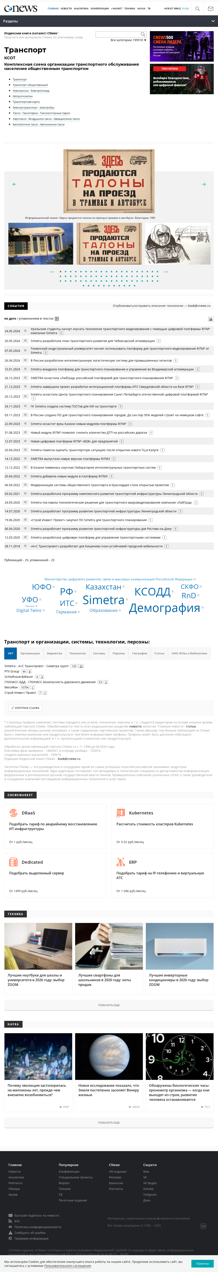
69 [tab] (124, 285)
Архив (13, 1194)
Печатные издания (73, 1200)
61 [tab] (83, 285)
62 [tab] (88, 285)
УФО (30, 599)
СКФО (190, 586)
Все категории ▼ (129, 40)
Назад (52, 272)
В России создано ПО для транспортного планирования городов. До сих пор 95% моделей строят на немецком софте (117, 415)
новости (136, 726)
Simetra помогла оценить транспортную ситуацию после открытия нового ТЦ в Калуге (95, 450)
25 (81, 666)
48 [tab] (96, 281)
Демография (165, 607)
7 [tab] (91, 271)
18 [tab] (147, 271)
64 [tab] (98, 285)
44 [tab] (75, 281)
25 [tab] (80, 276)
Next (203, 184)
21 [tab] (60, 276)
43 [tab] (70, 281)
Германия (66, 612)
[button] (197, 9)
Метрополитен (23, 96)
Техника (65, 1189)
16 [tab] (137, 271)
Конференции (69, 1171)
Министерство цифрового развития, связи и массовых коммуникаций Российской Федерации (118, 579)
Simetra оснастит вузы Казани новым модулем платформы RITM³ (78, 424)
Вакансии (116, 1183)
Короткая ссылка (27, 708)
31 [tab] (111, 276)
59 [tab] (152, 281)
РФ (66, 591)
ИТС (67, 603)
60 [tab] (157, 281)
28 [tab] (96, 276)
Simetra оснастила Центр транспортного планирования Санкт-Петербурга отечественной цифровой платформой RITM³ (119, 394)
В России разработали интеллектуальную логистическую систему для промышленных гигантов (101, 360)
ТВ (149, 8)
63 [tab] (93, 285)
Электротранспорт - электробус (33, 107)
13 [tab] (121, 271)
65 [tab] (103, 285)
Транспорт (20, 79)
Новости (15, 1171)
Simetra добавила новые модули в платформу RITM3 (69, 476)
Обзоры (14, 1189)
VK (145, 1177)
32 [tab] (116, 276)
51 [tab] (111, 281)
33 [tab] (121, 276)
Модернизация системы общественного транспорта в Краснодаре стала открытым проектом (100, 485)
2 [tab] (65, 271)
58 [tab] (147, 281)
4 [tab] (75, 271)
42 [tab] (65, 281)
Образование (104, 610)
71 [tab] (134, 285)
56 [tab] (137, 281)
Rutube (148, 1189)
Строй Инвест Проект (20, 693)
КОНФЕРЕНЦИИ (100, 8)
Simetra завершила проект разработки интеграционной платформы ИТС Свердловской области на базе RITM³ (112, 387)
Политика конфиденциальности (37, 1227)
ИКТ (10, 653)
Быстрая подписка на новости (36, 1215)
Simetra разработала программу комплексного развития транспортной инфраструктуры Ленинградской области (114, 494)
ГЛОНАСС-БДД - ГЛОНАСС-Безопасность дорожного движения (50, 682)
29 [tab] (101, 276)
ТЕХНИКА (129, 8)
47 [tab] (91, 281)
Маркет (64, 1183)
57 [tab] (142, 281)
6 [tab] (86, 271)
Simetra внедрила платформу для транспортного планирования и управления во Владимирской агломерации (112, 369)
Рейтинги (15, 1183)
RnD (189, 595)
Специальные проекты (76, 1177)
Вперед (165, 272)
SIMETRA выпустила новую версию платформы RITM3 (70, 459)
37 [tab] (142, 276)
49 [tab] (101, 281)
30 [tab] (106, 276)
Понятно (202, 1264)
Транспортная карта (26, 102)
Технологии (77, 653)
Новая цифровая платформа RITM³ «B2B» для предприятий (74, 441)
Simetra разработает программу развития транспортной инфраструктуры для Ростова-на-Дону (101, 529)
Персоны (119, 653)
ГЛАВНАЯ (53, 8)
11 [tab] (111, 271)
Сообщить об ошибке (30, 1233)
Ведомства (54, 653)
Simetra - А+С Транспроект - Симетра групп (36, 666)
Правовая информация (31, 1238)
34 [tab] (126, 276)
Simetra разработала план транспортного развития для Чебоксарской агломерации (93, 341)
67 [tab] (114, 285)
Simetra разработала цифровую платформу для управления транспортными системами (96, 537)
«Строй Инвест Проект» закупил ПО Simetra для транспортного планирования (89, 520)
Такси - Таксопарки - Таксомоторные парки (41, 113)
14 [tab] (126, 271)
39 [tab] (152, 276)
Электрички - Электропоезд (31, 91)
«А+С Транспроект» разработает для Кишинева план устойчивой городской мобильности (97, 546)
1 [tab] (60, 271)
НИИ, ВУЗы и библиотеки (189, 653)
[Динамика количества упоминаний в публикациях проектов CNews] (211, 319)
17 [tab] (142, 271)
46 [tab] (86, 281)
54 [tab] (126, 281)
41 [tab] (60, 281)
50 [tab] (106, 281)
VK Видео (150, 1183)
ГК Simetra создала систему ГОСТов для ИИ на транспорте (74, 406)
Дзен (147, 1200)
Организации (30, 653)
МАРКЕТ (117, 8)
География (139, 653)
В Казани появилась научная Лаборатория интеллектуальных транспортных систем (93, 467)
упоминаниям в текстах (36, 318)
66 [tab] (109, 285)
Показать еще (109, 1005)
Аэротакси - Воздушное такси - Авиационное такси (46, 119)
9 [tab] (101, 271)
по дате (10, 318)
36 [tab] (137, 276)
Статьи (159, 653)
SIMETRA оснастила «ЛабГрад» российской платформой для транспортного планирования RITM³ (102, 378)
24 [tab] (75, 276)
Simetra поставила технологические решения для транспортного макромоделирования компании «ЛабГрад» (111, 502)
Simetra (104, 599)
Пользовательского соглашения (67, 1266)
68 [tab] (119, 285)
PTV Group (11, 671)
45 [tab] (80, 281)
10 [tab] (106, 271)
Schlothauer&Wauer (18, 677)
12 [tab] (116, 271)
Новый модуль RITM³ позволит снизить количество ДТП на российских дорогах (89, 432)
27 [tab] (91, 276)
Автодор (30, 605)
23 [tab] (70, 276)
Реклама (115, 1177)
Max (146, 1171)
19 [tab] (152, 271)
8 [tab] (96, 271)
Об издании (117, 1171)
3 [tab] (70, 271)
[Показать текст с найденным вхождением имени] (56, 318)
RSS (17, 1221)
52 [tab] (116, 281)
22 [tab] (65, 276)
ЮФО (42, 587)
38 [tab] (147, 276)
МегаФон (11, 687)
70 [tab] (129, 285)
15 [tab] (132, 271)
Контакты (116, 1189)
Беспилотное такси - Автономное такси (39, 124)
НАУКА (141, 8)
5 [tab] (80, 271)
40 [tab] (157, 276)
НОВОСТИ (66, 8)
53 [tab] (121, 281)
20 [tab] (157, 271)
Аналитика (81, 8)
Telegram (150, 1194)
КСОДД (152, 591)
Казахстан (103, 587)
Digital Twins (29, 610)
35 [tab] (132, 276)
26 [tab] (86, 276)
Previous (14, 184)
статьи (191, 726)
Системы (99, 653)
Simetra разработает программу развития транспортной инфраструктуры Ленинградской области (103, 511)
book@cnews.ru (199, 306)
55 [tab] (132, 281)
